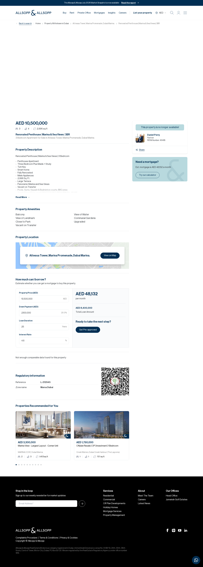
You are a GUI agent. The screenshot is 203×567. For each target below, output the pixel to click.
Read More (21, 197)
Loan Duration (26, 321)
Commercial (109, 499)
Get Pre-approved (88, 330)
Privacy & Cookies (69, 538)
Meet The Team (145, 496)
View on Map (110, 255)
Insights (111, 13)
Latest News (144, 503)
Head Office (171, 496)
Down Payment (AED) (28, 307)
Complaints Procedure (26, 538)
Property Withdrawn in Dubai (56, 24)
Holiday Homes (110, 507)
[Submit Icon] (81, 503)
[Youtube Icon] (179, 530)
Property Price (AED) (28, 293)
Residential (108, 496)
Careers (122, 13)
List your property (142, 13)
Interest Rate (25, 335)
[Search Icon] (172, 13)
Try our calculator (147, 175)
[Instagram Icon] (173, 530)
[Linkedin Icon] (185, 530)
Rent (72, 13)
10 (41, 464)
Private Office (84, 13)
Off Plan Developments (114, 503)
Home (38, 24)
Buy (64, 13)
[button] (178, 12)
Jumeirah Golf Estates (176, 499)
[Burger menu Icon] (185, 13)
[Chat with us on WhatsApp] (196, 560)
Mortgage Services (112, 511)
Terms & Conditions (48, 538)
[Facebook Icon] (167, 530)
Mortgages (99, 13)
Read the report (128, 3)
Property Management (114, 515)
